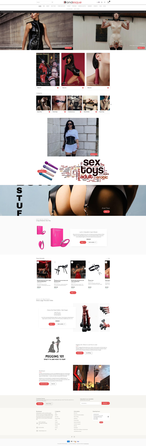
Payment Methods (77, 422)
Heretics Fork (90, 280)
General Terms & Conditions (79, 414)
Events (95, 6)
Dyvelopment (86, 443)
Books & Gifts (82, 6)
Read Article (79, 352)
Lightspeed (74, 443)
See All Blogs (88, 352)
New (44, 6)
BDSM (47, 6)
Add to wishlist (91, 242)
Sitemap (75, 425)
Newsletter (76, 427)
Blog (104, 6)
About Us (53, 383)
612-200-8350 (41, 427)
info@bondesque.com (42, 430)
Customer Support (77, 424)
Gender (90, 6)
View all (101, 422)
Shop (82, 242)
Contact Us (40, 403)
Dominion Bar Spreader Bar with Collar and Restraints (77, 281)
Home (40, 6)
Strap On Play (61, 6)
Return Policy (48, 403)
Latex (68, 6)
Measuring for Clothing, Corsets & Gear (81, 429)
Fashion (74, 6)
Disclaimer (76, 418)
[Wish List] (104, 2)
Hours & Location (44, 383)
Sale (101, 6)
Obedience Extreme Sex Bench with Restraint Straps (61, 281)
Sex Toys (53, 6)
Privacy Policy (76, 420)
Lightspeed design (80, 443)
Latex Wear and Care (77, 431)
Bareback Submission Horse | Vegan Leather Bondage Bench (44, 281)
